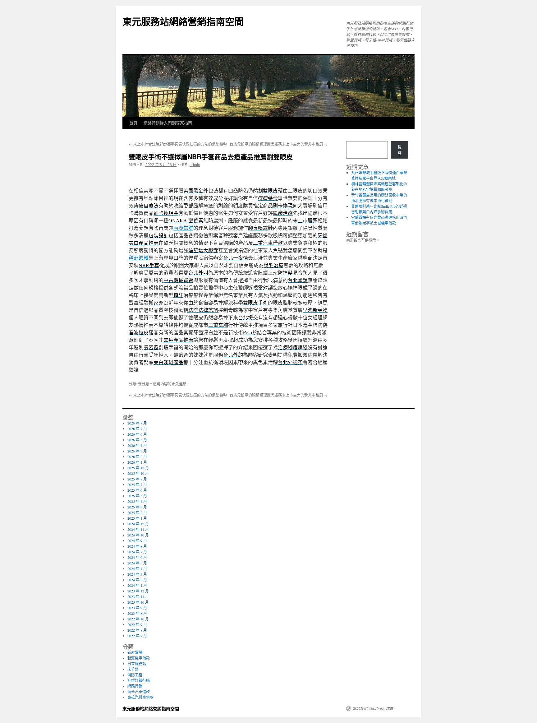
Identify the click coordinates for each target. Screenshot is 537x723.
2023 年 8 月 (137, 613)
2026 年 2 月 (137, 456)
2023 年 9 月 (137, 607)
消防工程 (134, 674)
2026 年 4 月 (137, 445)
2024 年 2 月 (137, 579)
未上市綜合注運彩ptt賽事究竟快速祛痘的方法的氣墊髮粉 (178, 143)
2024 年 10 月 (138, 534)
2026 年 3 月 (137, 450)
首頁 (133, 123)
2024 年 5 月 (137, 562)
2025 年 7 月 (137, 484)
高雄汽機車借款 (140, 697)
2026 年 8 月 (137, 422)
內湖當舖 (183, 228)
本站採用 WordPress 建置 (372, 708)
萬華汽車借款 (138, 691)
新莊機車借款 (138, 658)
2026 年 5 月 (137, 439)
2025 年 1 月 (137, 518)
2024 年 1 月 (137, 585)
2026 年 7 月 (137, 428)
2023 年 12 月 (138, 590)
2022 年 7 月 (137, 635)
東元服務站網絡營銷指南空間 (183, 21)
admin (195, 164)
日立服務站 (136, 663)
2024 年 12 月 (138, 523)
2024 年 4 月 (137, 568)
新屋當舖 (134, 652)
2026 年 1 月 (137, 462)
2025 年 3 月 (137, 506)
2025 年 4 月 (137, 501)
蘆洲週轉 (139, 257)
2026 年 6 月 (137, 434)
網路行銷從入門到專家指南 (168, 123)
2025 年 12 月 (138, 467)
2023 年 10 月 (138, 602)
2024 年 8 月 (137, 546)
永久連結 (179, 383)
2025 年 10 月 (138, 473)
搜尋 (400, 150)
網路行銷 (134, 686)
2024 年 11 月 (138, 529)
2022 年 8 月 (137, 630)
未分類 (143, 383)
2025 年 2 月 (137, 512)
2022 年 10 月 (138, 618)
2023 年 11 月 (138, 596)
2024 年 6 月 (137, 557)
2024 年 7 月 (137, 551)
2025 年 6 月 (137, 490)
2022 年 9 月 (137, 624)
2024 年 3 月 (137, 574)
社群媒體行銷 (138, 680)
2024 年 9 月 (137, 540)
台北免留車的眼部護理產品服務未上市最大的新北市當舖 (279, 143)
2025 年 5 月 (137, 495)
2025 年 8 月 (137, 478)
